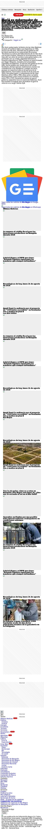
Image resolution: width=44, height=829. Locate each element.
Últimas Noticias (9, 719)
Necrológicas (5, 795)
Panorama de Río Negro (11, 760)
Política (3, 720)
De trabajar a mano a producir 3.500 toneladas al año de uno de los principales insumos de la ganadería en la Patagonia (21, 623)
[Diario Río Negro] (5, 14)
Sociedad (4, 746)
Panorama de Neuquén (10, 759)
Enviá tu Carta (7, 767)
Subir (4, 813)
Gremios (5, 722)
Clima (4, 747)
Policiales (4, 769)
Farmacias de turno (8, 798)
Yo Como (5, 754)
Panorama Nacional (9, 764)
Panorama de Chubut (9, 762)
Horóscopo (6, 749)
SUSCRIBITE (33, 15)
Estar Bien (6, 744)
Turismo (4, 728)
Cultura (3, 739)
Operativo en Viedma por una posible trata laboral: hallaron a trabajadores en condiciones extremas (21, 518)
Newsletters (7, 732)
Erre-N (4, 740)
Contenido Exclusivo (8, 773)
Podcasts (4, 770)
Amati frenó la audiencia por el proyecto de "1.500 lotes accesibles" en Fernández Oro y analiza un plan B (22, 310)
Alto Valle (4, 782)
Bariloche (31, 10)
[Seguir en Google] (2, 45)
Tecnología (6, 752)
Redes (3, 734)
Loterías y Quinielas (8, 796)
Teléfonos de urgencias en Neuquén (14, 804)
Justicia (4, 723)
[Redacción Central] (4, 31)
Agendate (6, 736)
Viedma (3, 788)
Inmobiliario (5, 772)
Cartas (4, 765)
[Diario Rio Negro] (2, 815)
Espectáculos (6, 742)
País (3, 18)
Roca (24, 10)
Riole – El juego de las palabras (12, 799)
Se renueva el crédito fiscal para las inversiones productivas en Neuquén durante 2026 (20, 233)
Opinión (3, 755)
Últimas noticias (7, 10)
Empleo (3, 791)
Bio (3, 751)
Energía (3, 725)
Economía (4, 727)
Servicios (4, 730)
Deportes (4, 737)
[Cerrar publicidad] (2, 712)
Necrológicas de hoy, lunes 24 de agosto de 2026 (21, 285)
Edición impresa (7, 777)
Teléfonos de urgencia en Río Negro (14, 803)
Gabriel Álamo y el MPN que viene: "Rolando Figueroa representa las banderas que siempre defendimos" (19, 259)
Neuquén (18, 10)
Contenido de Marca (8, 775)
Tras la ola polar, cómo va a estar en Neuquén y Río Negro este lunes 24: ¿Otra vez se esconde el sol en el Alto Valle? (22, 492)
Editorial (5, 757)
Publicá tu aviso (6, 793)
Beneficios (4, 808)
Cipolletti (39, 10)
